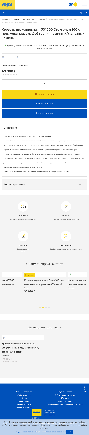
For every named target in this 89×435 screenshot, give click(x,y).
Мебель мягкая (23, 395)
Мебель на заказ (65, 401)
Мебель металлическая (65, 395)
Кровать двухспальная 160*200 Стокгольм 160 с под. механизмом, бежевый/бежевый (20, 348)
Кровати (42, 19)
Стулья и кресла (65, 392)
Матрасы (65, 398)
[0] (70, 4)
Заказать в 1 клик (44, 104)
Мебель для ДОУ (24, 405)
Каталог (16, 19)
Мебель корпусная (29, 19)
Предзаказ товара (44, 94)
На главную (6, 19)
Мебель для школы (24, 408)
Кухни (24, 398)
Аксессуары (24, 401)
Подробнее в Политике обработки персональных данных (41, 432)
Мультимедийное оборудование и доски (65, 405)
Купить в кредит (44, 113)
